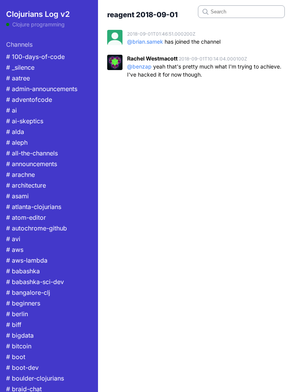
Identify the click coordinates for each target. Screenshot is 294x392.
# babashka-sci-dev (35, 282)
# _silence (20, 67)
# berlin (17, 314)
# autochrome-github (36, 228)
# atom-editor (26, 217)
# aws (14, 249)
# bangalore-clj (28, 292)
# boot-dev (22, 367)
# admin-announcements (41, 89)
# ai (11, 110)
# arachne (20, 174)
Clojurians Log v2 (38, 14)
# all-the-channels (32, 153)
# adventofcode (29, 99)
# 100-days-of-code (35, 56)
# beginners (23, 303)
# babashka (23, 271)
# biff (13, 324)
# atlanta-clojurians (33, 207)
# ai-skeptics (24, 121)
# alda (15, 132)
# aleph (17, 142)
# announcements (31, 164)
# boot (15, 357)
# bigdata (20, 335)
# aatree (18, 78)
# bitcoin (18, 346)
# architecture (26, 185)
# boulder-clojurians (35, 378)
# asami (17, 196)
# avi (13, 239)
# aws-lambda (26, 260)
